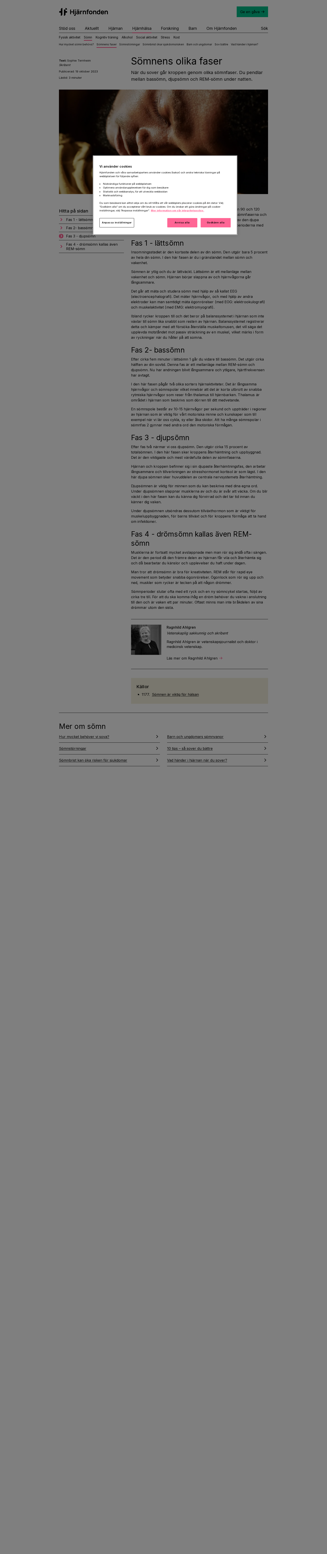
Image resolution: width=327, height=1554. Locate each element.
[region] (165, 195)
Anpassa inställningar (117, 222)
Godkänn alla (216, 222)
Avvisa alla (182, 222)
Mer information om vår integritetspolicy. (177, 210)
